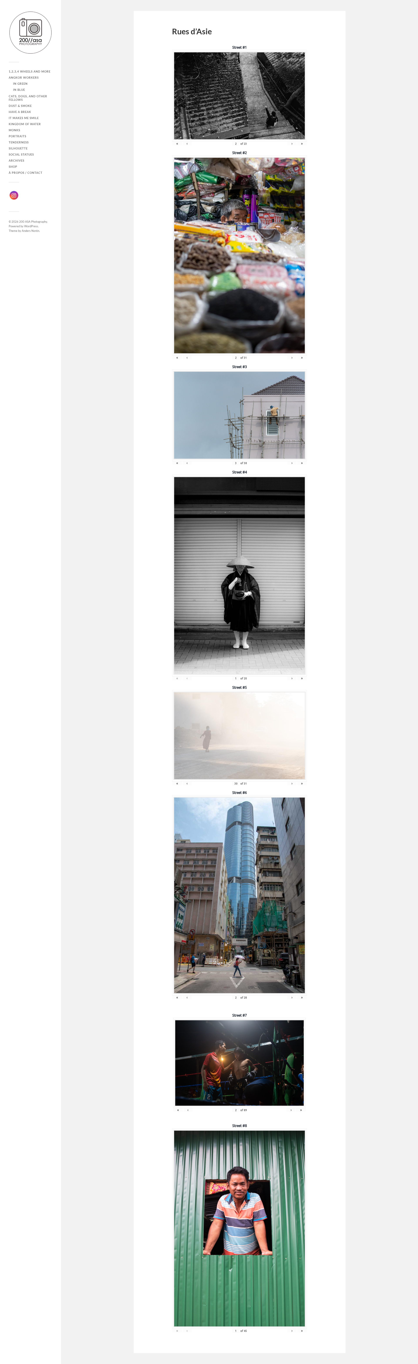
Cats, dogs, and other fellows (28, 98)
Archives (16, 160)
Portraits (17, 136)
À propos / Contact (25, 172)
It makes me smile (24, 118)
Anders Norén (30, 230)
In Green (20, 83)
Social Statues (21, 154)
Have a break (20, 112)
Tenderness (19, 142)
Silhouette (18, 148)
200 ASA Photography (33, 221)
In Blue (19, 89)
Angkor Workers (24, 77)
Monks (14, 130)
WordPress (31, 226)
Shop (13, 166)
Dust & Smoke (20, 106)
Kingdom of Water (25, 124)
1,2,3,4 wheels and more (30, 71)
